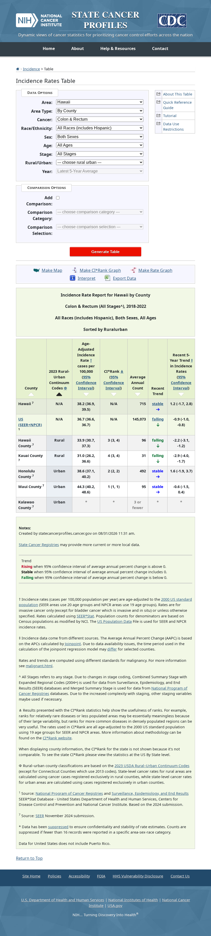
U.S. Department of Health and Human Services (62, 899)
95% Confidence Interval (86, 382)
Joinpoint (73, 643)
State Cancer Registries (39, 544)
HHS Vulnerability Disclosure (138, 876)
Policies (54, 876)
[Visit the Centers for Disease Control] (172, 18)
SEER (40, 815)
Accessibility (79, 876)
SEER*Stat (85, 616)
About (77, 48)
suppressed (58, 826)
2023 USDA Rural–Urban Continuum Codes (152, 765)
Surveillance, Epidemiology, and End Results (150, 793)
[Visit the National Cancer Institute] (39, 18)
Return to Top (29, 858)
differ (112, 649)
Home (49, 48)
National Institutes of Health (133, 899)
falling (158, 419)
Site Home (31, 876)
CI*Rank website (57, 738)
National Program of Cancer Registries (69, 793)
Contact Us (180, 876)
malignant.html (39, 665)
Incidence (31, 68)
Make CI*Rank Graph (100, 270)
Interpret (86, 278)
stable (157, 403)
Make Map (52, 270)
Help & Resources (118, 48)
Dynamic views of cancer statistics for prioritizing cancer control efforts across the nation (105, 35)
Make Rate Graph (155, 270)
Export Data (124, 278)
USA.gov (115, 905)
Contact (160, 48)
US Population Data (114, 621)
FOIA (101, 876)
